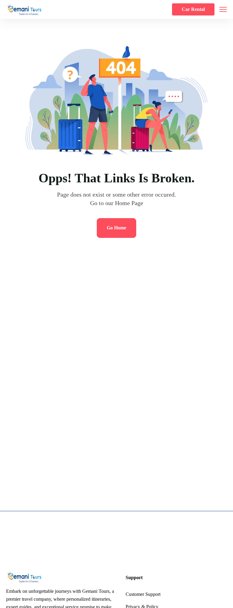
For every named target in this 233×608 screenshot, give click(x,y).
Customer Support (143, 594)
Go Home (116, 227)
